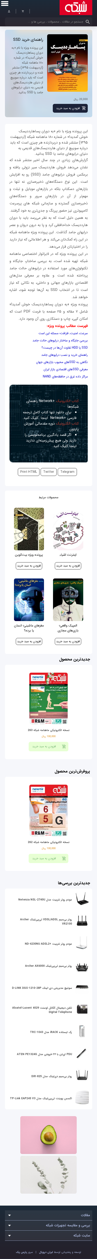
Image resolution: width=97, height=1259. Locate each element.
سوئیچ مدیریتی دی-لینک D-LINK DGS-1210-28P (42, 988)
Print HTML (28, 472)
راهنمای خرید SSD (28, 40)
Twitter (48, 472)
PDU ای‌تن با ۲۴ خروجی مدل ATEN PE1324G (44, 1054)
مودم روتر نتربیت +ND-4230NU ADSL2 (48, 944)
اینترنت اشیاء (68, 555)
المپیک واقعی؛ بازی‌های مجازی (68, 628)
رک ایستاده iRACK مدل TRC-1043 (51, 1032)
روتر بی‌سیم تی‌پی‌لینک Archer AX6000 (48, 966)
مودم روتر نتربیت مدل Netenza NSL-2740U (45, 900)
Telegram (67, 472)
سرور (24, 1252)
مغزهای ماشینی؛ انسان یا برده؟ (29, 628)
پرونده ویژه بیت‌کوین (29, 555)
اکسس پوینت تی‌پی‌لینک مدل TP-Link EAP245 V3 (41, 1098)
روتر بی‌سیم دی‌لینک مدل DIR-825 (51, 1076)
